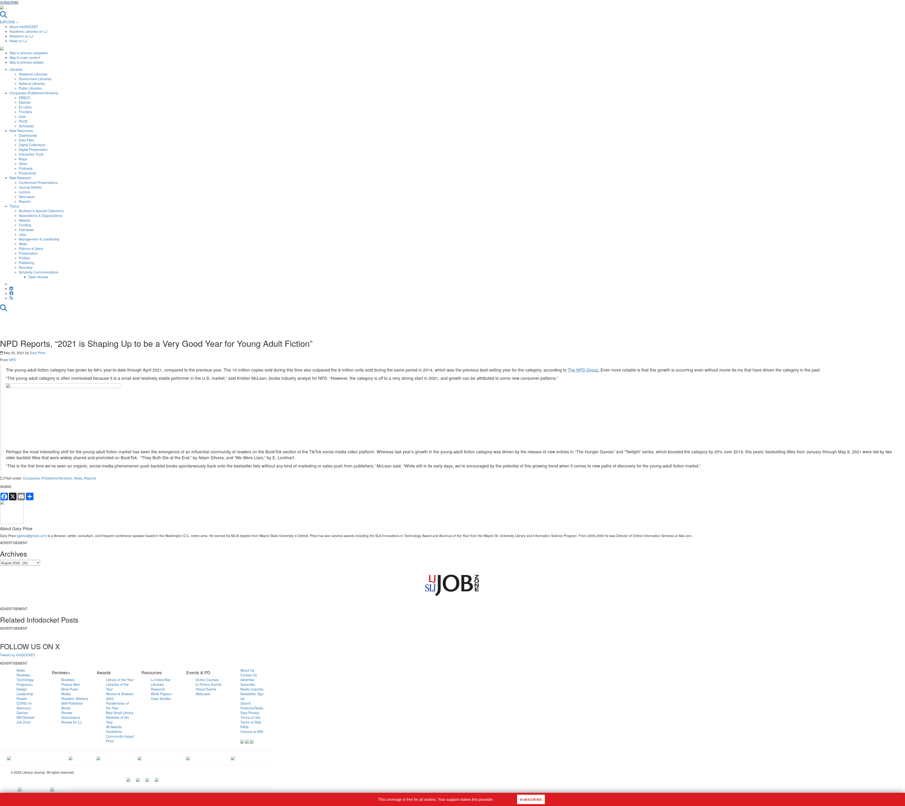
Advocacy (23, 708)
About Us (247, 670)
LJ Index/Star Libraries (161, 682)
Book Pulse (69, 689)
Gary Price (37, 352)
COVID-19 (24, 703)
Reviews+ (23, 675)
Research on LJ (21, 36)
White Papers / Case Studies (162, 696)
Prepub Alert (70, 684)
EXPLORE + (9, 22)
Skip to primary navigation (28, 52)
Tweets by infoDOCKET (17, 655)
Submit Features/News (251, 705)
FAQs (244, 726)
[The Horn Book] (98, 758)
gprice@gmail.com (32, 535)
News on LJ (18, 40)
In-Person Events (208, 684)
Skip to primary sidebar (26, 62)
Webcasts (203, 693)
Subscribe (247, 684)
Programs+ (24, 684)
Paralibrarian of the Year (117, 705)
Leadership (24, 693)
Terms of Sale (250, 722)
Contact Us (248, 675)
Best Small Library (119, 712)
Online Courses (207, 679)
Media (65, 693)
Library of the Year (120, 679)
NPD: (13, 359)
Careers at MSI (251, 731)
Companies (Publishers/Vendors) (47, 478)
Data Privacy (249, 712)
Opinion (22, 712)
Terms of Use (250, 717)
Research (158, 689)
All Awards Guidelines (114, 729)
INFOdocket (25, 717)
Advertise (247, 679)
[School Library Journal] (233, 758)
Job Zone (23, 722)
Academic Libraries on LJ (28, 31)
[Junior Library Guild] (140, 758)
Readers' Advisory (74, 698)
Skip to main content (24, 57)
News (78, 478)
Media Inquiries (251, 689)
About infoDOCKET (23, 26)
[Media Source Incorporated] (9, 758)
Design (21, 689)
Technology (25, 679)
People (21, 698)
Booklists (67, 679)
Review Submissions (70, 715)
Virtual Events (206, 689)
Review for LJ (71, 722)
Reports (90, 478)
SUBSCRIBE (9, 2)
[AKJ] (71, 758)
